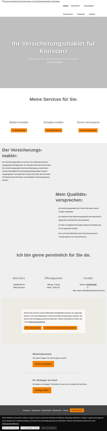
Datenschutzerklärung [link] (37, 322)
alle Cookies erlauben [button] (33, 328)
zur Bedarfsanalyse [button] (19, 130)
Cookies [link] (65, 410)
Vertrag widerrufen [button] (77, 410)
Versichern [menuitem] (75, 6)
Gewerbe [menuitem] (81, 14)
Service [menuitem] (92, 14)
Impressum (26, 410)
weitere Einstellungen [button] (49, 428)
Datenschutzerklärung (10, 424)
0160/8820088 (55, 62)
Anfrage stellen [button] (42, 390)
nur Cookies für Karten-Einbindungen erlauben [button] (60, 328)
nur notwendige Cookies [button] (30, 428)
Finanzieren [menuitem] (68, 14)
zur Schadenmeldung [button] (53, 130)
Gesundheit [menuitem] (89, 6)
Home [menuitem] (65, 6)
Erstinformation (46, 410)
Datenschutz (36, 410)
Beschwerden (57, 410)
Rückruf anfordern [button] (43, 364)
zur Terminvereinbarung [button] (88, 130)
